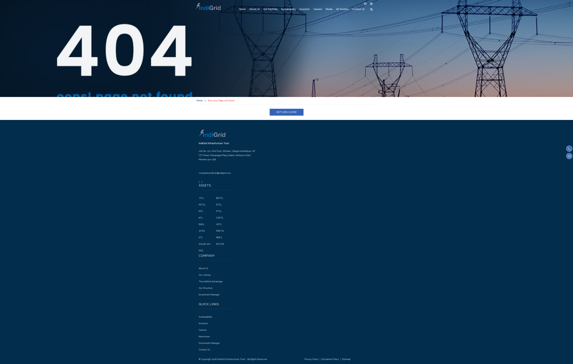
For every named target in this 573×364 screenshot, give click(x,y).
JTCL (201, 198)
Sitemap (346, 359)
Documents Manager (209, 343)
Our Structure (205, 288)
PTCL (219, 211)
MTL (201, 211)
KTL (201, 237)
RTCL (219, 204)
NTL (201, 218)
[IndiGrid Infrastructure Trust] (208, 6)
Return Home (287, 112)
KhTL (201, 250)
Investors (304, 9)
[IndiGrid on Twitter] (371, 3)
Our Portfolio (270, 9)
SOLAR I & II (204, 244)
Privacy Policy (312, 359)
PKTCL (202, 204)
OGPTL (220, 218)
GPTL (219, 224)
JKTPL (202, 231)
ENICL (202, 224)
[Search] (371, 9)
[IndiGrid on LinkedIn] (365, 3)
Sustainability (288, 9)
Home (242, 9)
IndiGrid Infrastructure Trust (231, 359)
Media (329, 9)
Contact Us (358, 9)
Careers (317, 9)
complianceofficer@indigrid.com (215, 173)
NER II (219, 237)
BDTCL (219, 198)
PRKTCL (220, 231)
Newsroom (204, 336)
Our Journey (205, 275)
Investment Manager (209, 294)
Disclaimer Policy (330, 359)
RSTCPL (220, 244)
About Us (254, 9)
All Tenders (342, 9)
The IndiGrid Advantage (211, 281)
